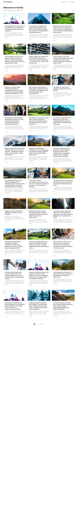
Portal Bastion (8, 2)
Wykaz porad (64, 1)
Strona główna (71, 1)
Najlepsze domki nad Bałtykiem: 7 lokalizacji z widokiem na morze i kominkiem (14, 212)
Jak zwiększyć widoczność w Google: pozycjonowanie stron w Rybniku (62, 89)
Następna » (42, 324)
